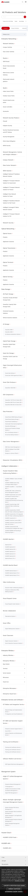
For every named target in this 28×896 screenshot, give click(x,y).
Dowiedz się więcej (19, 880)
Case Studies (21, 21)
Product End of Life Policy (8, 21)
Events (16, 21)
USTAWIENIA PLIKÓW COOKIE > (14, 891)
